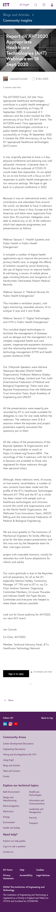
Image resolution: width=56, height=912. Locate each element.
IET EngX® (24, 4)
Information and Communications (36, 802)
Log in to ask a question (14, 846)
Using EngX (8, 759)
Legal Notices (43, 875)
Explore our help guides (14, 840)
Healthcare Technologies (35, 793)
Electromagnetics (11, 805)
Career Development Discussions (18, 743)
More (10, 700)
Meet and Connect (11, 770)
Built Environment (11, 791)
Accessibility (26, 875)
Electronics (8, 811)
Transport (33, 823)
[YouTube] (16, 724)
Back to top (47, 718)
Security (33, 817)
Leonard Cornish (19, 78)
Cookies (40, 869)
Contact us (8, 851)
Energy (6, 816)
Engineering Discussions (14, 748)
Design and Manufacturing (9, 799)
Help (22, 869)
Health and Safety (11, 827)
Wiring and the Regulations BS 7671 (19, 754)
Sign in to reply (16, 673)
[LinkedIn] (5, 724)
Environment (9, 822)
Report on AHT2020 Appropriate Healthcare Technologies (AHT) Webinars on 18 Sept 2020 (27, 50)
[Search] (36, 5)
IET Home (7, 869)
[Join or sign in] (52, 5)
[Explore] (44, 4)
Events (6, 776)
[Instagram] (10, 724)
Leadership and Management (36, 810)
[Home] (6, 4)
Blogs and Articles (11, 765)
